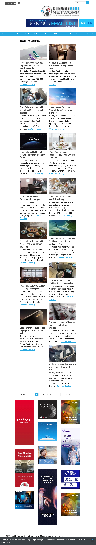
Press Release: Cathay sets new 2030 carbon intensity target (62, 240)
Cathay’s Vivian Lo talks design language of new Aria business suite (32, 330)
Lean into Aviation (14, 34)
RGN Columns (37, 34)
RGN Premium (58, 34)
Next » (68, 395)
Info (18, 3)
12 (62, 395)
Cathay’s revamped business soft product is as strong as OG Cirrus (62, 366)
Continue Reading (27, 84)
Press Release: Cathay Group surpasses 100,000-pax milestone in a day (31, 65)
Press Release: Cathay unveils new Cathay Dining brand (61, 198)
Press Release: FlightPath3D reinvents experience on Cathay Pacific (32, 154)
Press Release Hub (72, 34)
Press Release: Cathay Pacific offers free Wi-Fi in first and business (32, 109)
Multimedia (26, 34)
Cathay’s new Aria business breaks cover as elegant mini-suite (61, 65)
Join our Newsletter (88, 34)
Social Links (12, 3)
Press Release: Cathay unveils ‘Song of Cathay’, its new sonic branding (61, 109)
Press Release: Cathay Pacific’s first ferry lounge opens (32, 287)
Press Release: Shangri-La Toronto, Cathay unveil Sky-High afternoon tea (62, 154)
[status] (92, 540)
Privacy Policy (6, 542)
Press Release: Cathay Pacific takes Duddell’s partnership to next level (32, 243)
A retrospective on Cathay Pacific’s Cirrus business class (61, 282)
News (4, 34)
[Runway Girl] (60, 16)
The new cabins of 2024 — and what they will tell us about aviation (62, 324)
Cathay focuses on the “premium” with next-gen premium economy (30, 199)
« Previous (25, 395)
